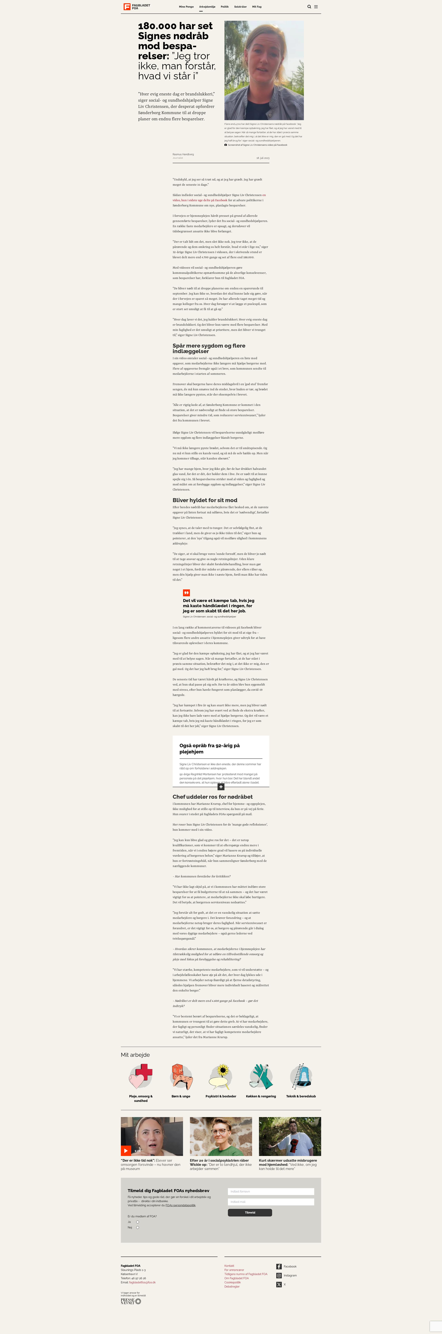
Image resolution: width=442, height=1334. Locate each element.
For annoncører (234, 1270)
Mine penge (186, 6)
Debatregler (232, 1286)
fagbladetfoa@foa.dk (142, 1282)
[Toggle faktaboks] (221, 786)
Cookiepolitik (232, 1282)
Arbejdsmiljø (207, 6)
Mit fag (257, 6)
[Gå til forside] (138, 6)
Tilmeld (250, 1212)
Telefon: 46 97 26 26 (133, 1278)
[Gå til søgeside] (309, 7)
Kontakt (229, 1265)
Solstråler (240, 6)
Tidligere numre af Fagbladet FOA (245, 1274)
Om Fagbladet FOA (236, 1278)
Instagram (290, 1275)
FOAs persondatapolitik (180, 1205)
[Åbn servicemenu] (316, 7)
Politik (225, 6)
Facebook (290, 1266)
